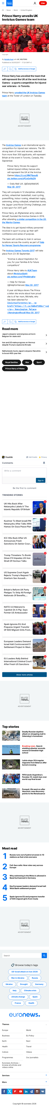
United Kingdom (26, 10)
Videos (29, 1052)
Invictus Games (13, 145)
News (9, 10)
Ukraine (9, 984)
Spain (35, 997)
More (4, 1082)
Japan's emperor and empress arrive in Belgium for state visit (19, 335)
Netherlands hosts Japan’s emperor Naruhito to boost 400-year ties (21, 352)
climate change (18, 997)
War (27, 362)
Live (43, 3)
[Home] (3, 10)
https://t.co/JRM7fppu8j (26, 175)
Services (6, 1075)
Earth (4, 1041)
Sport (39, 362)
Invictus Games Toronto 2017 (20, 250)
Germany (39, 984)
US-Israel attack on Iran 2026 (24, 972)
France (18, 1003)
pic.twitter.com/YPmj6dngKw (21, 276)
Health (31, 1003)
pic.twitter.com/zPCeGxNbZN (21, 178)
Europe (5, 1030)
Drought (24, 984)
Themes (5, 1024)
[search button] (44, 955)
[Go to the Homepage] (9, 3)
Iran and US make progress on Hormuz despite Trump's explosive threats (18, 343)
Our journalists (32, 1057)
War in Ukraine (17, 978)
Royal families (11, 362)
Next (28, 1041)
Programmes (7, 1057)
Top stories (10, 727)
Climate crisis (30, 990)
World (16, 10)
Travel (28, 1046)
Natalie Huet (8, 59)
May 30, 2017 (14, 187)
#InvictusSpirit (20, 273)
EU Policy (30, 1035)
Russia (35, 978)
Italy (14, 990)
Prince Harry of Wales (15, 368)
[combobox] (24, 955)
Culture (5, 1052)
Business (6, 1035)
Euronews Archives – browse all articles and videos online (11, 1065)
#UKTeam (32, 270)
